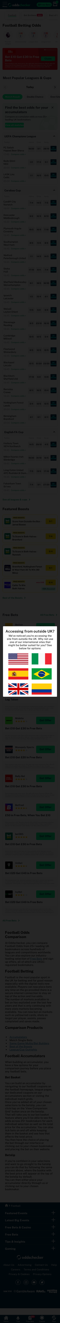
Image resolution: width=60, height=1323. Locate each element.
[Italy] (41, 659)
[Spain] (18, 674)
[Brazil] (41, 674)
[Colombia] (41, 689)
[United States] (18, 659)
